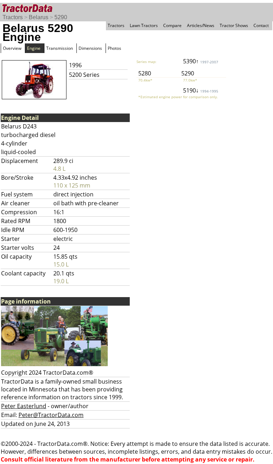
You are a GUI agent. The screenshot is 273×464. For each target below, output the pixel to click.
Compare (172, 25)
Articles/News (200, 25)
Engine (34, 48)
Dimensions (90, 48)
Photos (114, 48)
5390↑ (200, 61)
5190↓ (200, 90)
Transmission (59, 48)
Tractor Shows (234, 25)
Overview (12, 48)
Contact (261, 25)
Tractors (12, 17)
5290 (60, 17)
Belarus (38, 17)
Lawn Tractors (144, 25)
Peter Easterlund (23, 406)
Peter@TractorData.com (51, 415)
